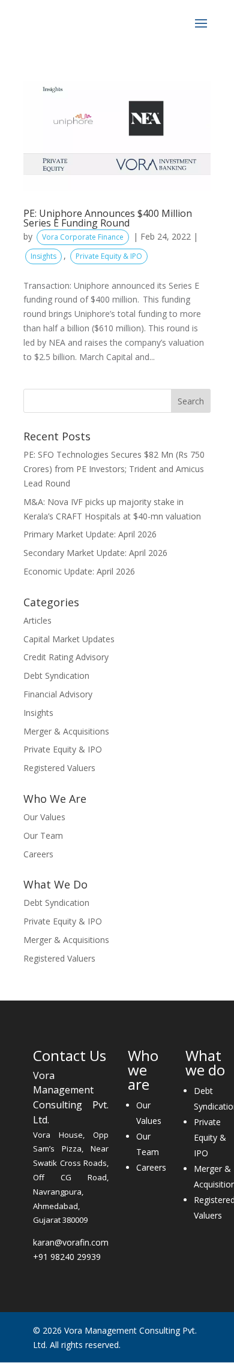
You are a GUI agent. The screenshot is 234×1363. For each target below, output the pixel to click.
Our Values (44, 817)
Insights (43, 256)
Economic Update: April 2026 (79, 571)
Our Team (43, 835)
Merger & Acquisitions (66, 731)
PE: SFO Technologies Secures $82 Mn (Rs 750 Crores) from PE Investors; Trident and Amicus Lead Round (114, 469)
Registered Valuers (59, 767)
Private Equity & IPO (109, 256)
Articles (37, 620)
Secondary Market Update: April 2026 (95, 552)
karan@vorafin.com (71, 1242)
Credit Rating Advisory (66, 657)
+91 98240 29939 (67, 1256)
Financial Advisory (57, 694)
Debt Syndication (56, 675)
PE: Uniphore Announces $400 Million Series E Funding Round (107, 218)
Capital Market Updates (69, 639)
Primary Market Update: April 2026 (90, 534)
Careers (38, 854)
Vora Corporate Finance (83, 237)
